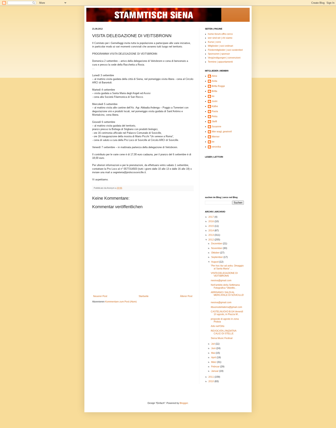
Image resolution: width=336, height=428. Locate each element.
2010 (211, 381)
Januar (215, 371)
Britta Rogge (218, 86)
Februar (215, 366)
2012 (211, 239)
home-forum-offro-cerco (220, 34)
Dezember (217, 243)
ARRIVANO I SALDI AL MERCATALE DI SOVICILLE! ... (227, 295)
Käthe (215, 106)
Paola (215, 111)
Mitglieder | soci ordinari (220, 46)
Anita (214, 81)
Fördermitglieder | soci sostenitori (225, 50)
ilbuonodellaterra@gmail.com (226, 307)
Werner (216, 136)
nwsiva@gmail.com (221, 280)
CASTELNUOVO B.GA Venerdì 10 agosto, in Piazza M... (227, 313)
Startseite (144, 296)
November (217, 248)
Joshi (214, 101)
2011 (211, 377)
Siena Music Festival (222, 338)
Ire (213, 96)
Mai (213, 353)
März (214, 362)
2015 (211, 226)
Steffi (214, 121)
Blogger (184, 403)
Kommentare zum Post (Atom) (121, 301)
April (214, 357)
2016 (211, 221)
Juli (213, 343)
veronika (216, 146)
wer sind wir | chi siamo (220, 38)
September (217, 257)
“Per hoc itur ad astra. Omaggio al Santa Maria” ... (227, 267)
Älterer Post (186, 296)
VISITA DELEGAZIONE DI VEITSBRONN (224, 274)
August (215, 261)
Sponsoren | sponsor (219, 53)
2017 (211, 217)
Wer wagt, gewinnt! (222, 131)
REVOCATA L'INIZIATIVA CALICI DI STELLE (223, 332)
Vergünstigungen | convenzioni (224, 57)
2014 (211, 230)
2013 (211, 235)
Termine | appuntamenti (220, 61)
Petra (214, 116)
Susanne (216, 126)
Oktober (215, 252)
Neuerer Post (100, 296)
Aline (214, 76)
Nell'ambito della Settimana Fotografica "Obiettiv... (225, 286)
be (213, 141)
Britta (214, 91)
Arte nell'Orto (217, 326)
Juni (213, 348)
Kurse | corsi (214, 42)
